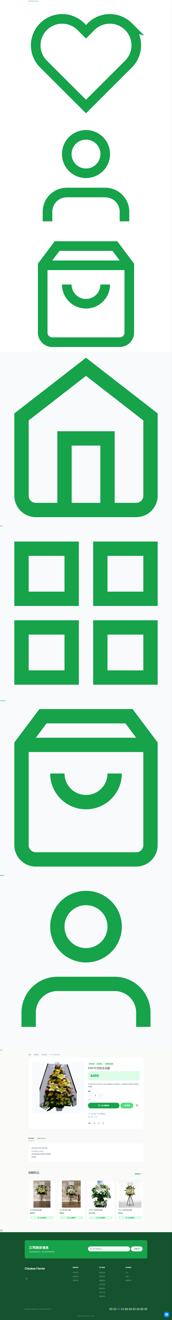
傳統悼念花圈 (109, 1064)
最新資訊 (76, 1276)
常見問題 (102, 1284)
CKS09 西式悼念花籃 (96, 1210)
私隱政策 (102, 1272)
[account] (86, 235)
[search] (28, 3)
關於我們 (102, 1276)
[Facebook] (94, 1123)
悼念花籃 (44, 1054)
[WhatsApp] (99, 1123)
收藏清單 (129, 1280)
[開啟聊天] (167, 1315)
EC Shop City (88, 1316)
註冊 (127, 1276)
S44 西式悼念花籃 (36, 1210)
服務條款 (102, 1280)
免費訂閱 (136, 1249)
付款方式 (102, 1292)
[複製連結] (103, 1123)
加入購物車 (105, 1105)
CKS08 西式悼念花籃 (125, 1210)
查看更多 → (138, 1174)
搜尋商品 (76, 1280)
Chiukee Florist (33, 1)
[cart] (86, 351)
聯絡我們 (102, 1296)
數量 (89, 1091)
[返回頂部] (1, 1230)
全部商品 (36, 1054)
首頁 (29, 1054)
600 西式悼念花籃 (65, 1210)
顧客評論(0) (41, 1138)
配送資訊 (102, 1288)
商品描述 (31, 1138)
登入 (127, 1272)
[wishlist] (86, 119)
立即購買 (127, 1105)
